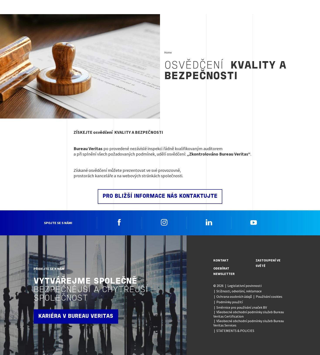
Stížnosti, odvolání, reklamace (239, 291)
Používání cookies (269, 296)
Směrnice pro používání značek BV (241, 307)
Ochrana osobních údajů (234, 296)
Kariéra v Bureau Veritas (75, 316)
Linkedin (209, 222)
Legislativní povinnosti (244, 285)
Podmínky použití (229, 302)
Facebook (119, 222)
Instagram (164, 222)
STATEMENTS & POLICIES (235, 330)
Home (168, 52)
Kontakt (221, 260)
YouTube (253, 222)
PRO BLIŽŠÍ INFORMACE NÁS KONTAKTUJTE (160, 196)
